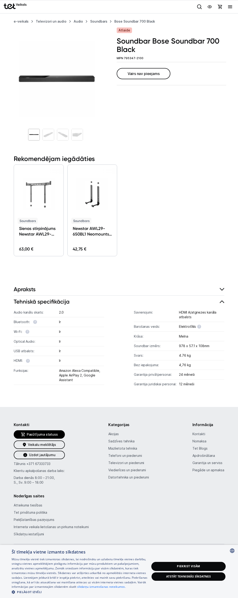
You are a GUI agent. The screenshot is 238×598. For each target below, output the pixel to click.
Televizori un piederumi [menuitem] (126, 463)
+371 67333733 (38, 464)
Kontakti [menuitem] (198, 434)
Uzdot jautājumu (42, 455)
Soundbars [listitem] (98, 21)
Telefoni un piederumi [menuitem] (125, 456)
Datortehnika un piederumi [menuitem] (128, 477)
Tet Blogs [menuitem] (199, 448)
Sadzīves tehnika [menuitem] (121, 441)
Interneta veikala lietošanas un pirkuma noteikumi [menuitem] (51, 527)
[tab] (119, 289)
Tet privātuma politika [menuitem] (30, 512)
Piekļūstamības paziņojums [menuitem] (34, 520)
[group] (57, 79)
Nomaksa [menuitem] (199, 441)
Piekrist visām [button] (188, 566)
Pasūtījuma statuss (42, 434)
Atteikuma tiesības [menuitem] (28, 505)
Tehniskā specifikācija (41, 301)
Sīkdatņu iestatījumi (29, 534)
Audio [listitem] (78, 21)
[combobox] (232, 550)
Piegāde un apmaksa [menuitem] (208, 470)
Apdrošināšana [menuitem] (203, 456)
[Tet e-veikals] (15, 6)
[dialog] (119, 571)
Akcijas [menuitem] (113, 434)
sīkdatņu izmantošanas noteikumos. (101, 587)
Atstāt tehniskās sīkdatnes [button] (188, 576)
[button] (14, 207)
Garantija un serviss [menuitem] (207, 463)
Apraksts (25, 289)
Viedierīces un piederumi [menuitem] (127, 470)
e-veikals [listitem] (21, 21)
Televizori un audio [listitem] (51, 21)
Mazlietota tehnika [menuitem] (122, 448)
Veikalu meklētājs (42, 445)
